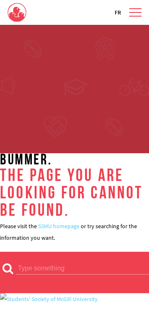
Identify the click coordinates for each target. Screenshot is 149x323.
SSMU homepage (58, 226)
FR (118, 12)
